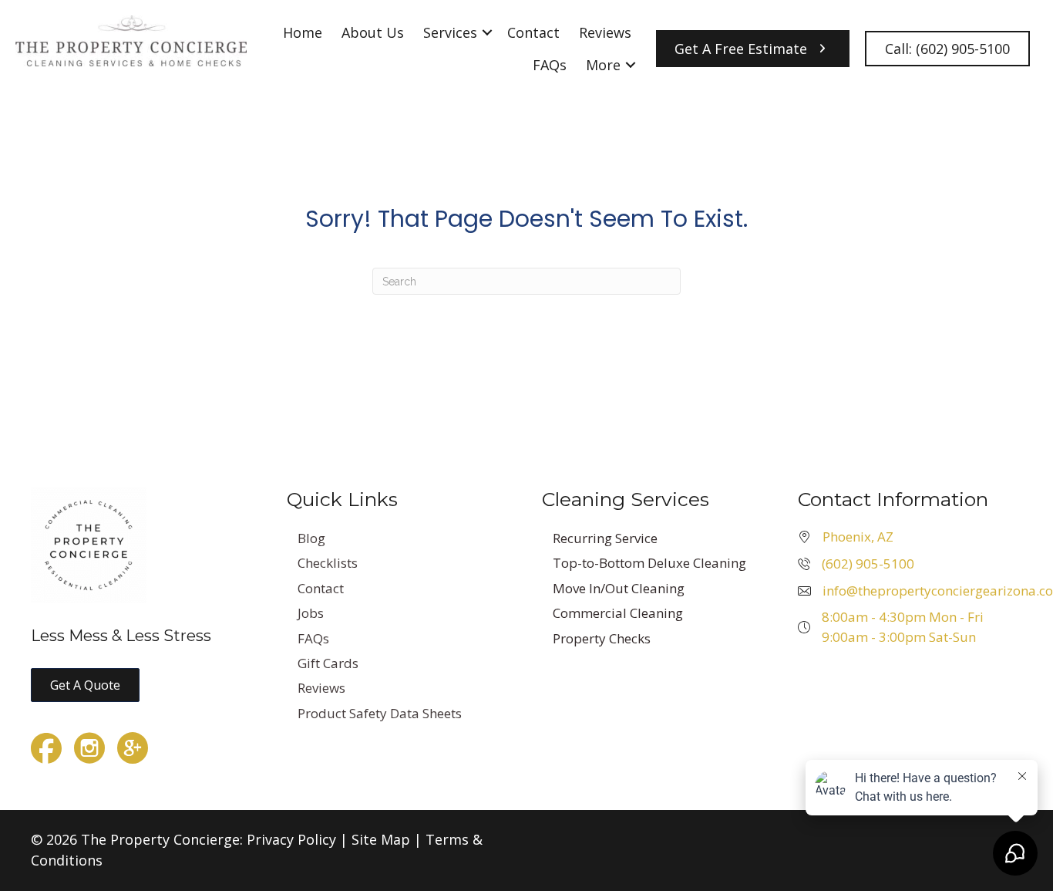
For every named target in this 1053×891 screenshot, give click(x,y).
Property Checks (602, 638)
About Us (372, 32)
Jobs (311, 613)
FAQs (550, 65)
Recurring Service (605, 538)
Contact (533, 32)
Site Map (381, 839)
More (603, 65)
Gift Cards (328, 663)
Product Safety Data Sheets (380, 713)
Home (302, 32)
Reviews (605, 32)
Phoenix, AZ (858, 536)
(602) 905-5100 (868, 563)
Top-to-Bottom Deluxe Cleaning (649, 563)
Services (450, 32)
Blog (311, 538)
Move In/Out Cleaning (619, 588)
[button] (487, 32)
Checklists (328, 563)
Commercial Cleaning (618, 613)
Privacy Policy (291, 839)
